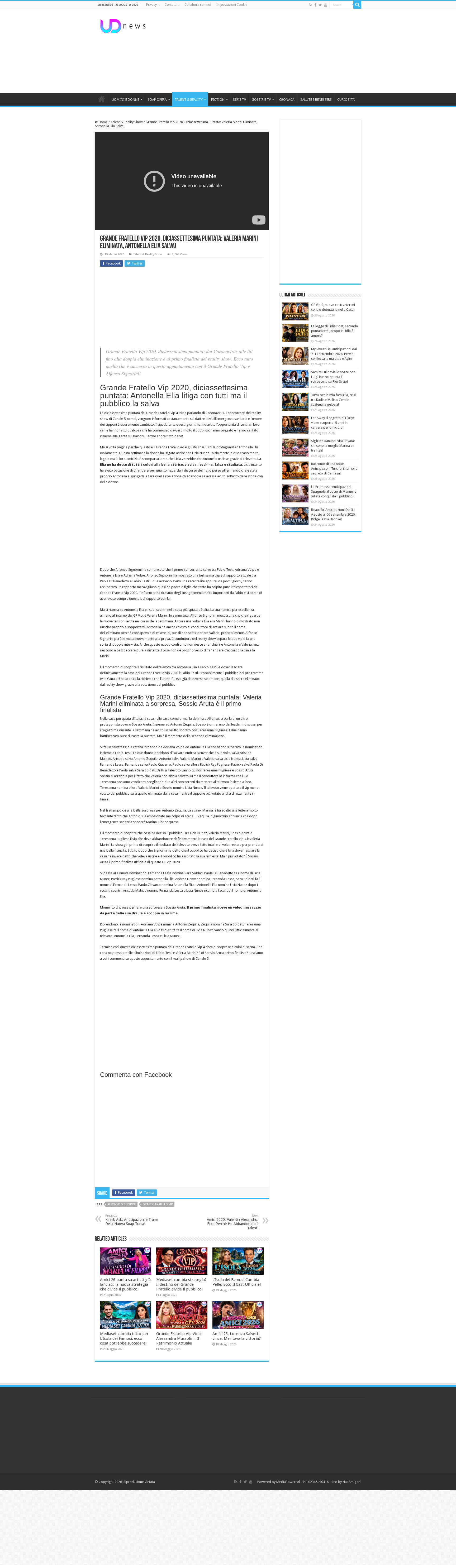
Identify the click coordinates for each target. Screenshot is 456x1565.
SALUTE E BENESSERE (315, 100)
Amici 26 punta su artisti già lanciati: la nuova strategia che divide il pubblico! (125, 1284)
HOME (101, 98)
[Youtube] (326, 5)
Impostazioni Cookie (231, 5)
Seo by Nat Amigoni (346, 1482)
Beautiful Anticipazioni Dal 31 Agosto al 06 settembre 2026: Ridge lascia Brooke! (333, 514)
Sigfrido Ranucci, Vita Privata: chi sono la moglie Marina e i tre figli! (333, 445)
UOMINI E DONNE (125, 100)
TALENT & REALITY (189, 100)
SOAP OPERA (157, 100)
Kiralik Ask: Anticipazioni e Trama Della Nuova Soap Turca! (132, 1220)
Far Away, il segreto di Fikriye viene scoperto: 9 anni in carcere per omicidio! (333, 422)
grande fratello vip (158, 1204)
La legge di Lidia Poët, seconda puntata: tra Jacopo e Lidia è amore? (334, 331)
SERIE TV (239, 100)
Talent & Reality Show (127, 122)
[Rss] (311, 5)
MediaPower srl (288, 1482)
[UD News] (124, 25)
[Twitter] (320, 5)
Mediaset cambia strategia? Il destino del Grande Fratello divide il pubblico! (181, 1284)
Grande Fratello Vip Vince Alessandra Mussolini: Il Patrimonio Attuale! (179, 1338)
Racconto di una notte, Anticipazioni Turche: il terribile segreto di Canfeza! (334, 468)
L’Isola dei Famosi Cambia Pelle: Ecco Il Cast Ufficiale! (236, 1282)
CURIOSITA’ (346, 100)
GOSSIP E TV (261, 100)
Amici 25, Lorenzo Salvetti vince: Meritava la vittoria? (236, 1336)
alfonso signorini (121, 1204)
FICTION (218, 100)
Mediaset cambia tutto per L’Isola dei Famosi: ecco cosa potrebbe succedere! (124, 1338)
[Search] (357, 5)
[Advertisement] (261, 51)
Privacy (151, 5)
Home (103, 122)
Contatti (171, 5)
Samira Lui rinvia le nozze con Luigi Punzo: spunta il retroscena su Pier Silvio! (333, 376)
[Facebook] (315, 5)
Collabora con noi (197, 5)
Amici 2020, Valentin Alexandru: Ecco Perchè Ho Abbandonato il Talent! (232, 1222)
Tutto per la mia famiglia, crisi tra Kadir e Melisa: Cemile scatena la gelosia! (333, 399)
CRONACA (286, 100)
